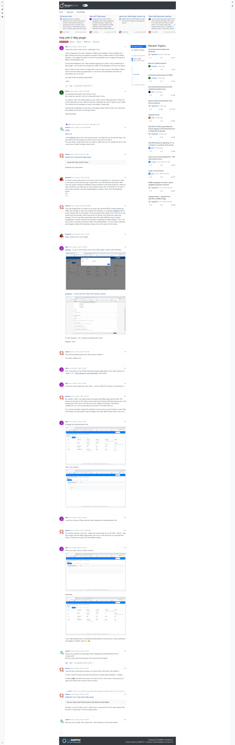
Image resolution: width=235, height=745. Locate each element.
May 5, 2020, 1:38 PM (80, 383)
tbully (153, 117)
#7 (125, 234)
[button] (2, 742)
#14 (125, 517)
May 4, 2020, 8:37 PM (81, 91)
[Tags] (2, 9)
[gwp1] (149, 134)
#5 (125, 177)
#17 (125, 651)
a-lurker (153, 162)
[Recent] (2, 5)
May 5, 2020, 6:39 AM (82, 206)
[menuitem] (232, 2)
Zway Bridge (65, 32)
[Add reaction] (114, 85)
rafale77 (67, 127)
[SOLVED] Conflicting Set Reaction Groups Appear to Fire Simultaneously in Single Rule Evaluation (161, 129)
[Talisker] (149, 202)
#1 (125, 46)
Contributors (168, 740)
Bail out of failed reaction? (157, 63)
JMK (66, 46)
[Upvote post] (117, 85)
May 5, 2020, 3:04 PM (80, 517)
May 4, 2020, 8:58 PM (82, 127)
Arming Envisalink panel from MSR (160, 75)
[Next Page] (174, 24)
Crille (152, 92)
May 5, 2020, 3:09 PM (82, 530)
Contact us (169, 742)
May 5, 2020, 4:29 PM (82, 668)
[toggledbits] (149, 106)
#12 (125, 396)
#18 (125, 668)
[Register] (232, 5)
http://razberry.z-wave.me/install (86, 373)
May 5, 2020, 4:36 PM (82, 719)
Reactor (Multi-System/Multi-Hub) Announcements (160, 102)
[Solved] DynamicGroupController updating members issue (160, 88)
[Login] (232, 2)
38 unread (136, 74)
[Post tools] (124, 85)
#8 (125, 247)
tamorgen (154, 66)
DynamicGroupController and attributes (158, 50)
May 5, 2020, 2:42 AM (83, 177)
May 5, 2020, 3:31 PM (80, 547)
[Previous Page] (60, 24)
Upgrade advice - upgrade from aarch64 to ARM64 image (159, 198)
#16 (125, 547)
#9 (125, 351)
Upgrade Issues (153, 115)
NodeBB (160, 740)
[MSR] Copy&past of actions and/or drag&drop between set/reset (160, 184)
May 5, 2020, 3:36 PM (82, 651)
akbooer (67, 154)
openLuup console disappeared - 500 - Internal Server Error (162, 158)
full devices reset (66, 16)
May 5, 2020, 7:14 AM (83, 234)
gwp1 (153, 148)
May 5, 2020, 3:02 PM (80, 421)
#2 (125, 91)
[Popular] (2, 13)
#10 (125, 368)
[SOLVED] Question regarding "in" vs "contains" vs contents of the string (161, 144)
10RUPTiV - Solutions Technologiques (151, 742)
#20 (125, 719)
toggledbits (154, 54)
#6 (125, 206)
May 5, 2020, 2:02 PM (82, 396)
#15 (125, 530)
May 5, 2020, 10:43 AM (80, 247)
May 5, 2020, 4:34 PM (82, 694)
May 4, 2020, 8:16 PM (80, 46)
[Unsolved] (2, 16)
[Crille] (149, 92)
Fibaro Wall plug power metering (160, 16)
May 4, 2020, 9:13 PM (82, 154)
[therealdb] (149, 54)
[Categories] (2, 2)
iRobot (67, 91)
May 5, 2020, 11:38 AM (82, 351)
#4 (125, 154)
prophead (68, 177)
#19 (125, 694)
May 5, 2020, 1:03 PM (80, 368)
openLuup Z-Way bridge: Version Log (132, 16)
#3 (125, 127)
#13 (125, 421)
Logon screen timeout (156, 171)
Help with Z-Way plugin (98, 16)
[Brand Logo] (70, 5)
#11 (125, 383)
